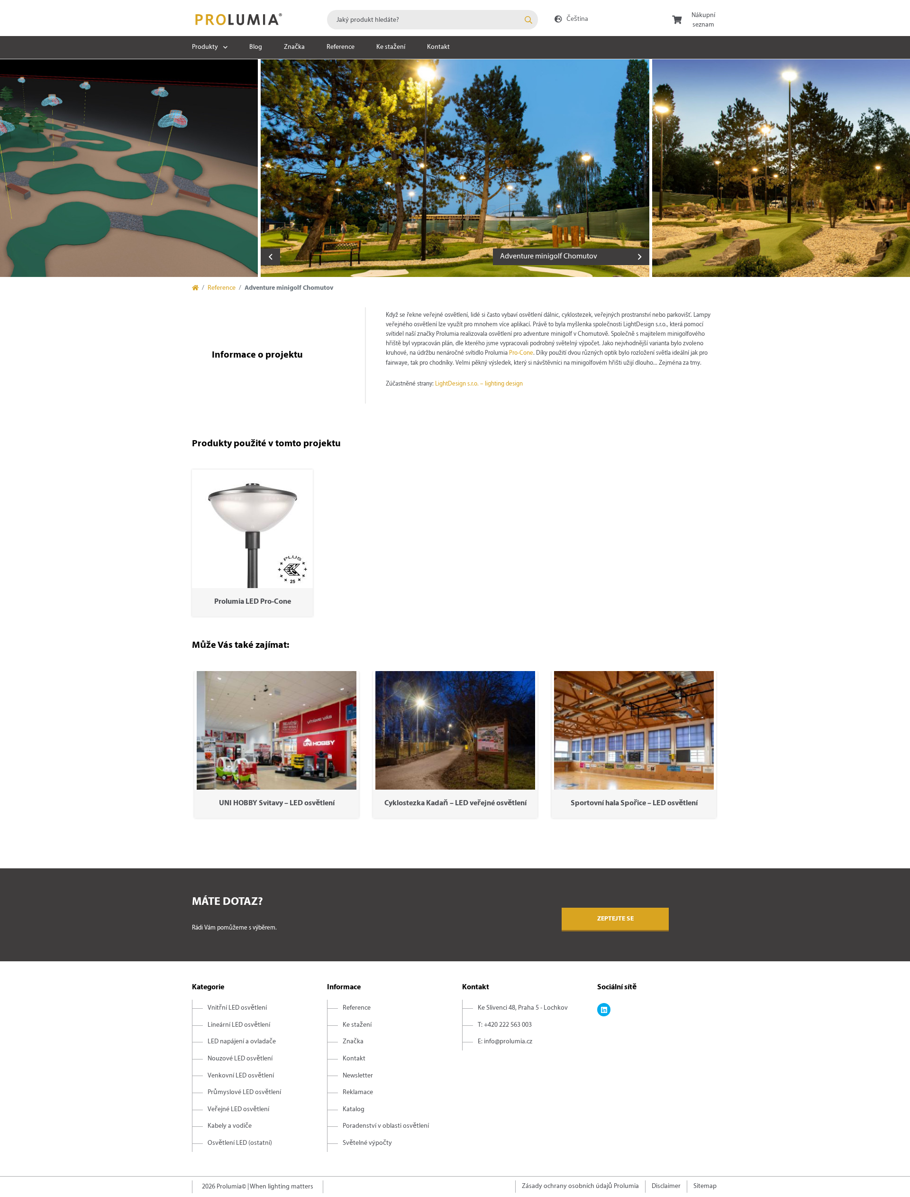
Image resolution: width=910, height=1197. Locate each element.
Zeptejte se (615, 918)
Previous (270, 257)
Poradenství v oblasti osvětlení (386, 1126)
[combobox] (432, 19)
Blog (255, 47)
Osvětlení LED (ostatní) (240, 1143)
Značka (294, 47)
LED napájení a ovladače (242, 1041)
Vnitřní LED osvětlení (237, 1008)
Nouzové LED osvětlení (240, 1058)
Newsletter (358, 1075)
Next (639, 257)
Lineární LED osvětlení (239, 1025)
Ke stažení (390, 47)
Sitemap (705, 1186)
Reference (341, 47)
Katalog (353, 1109)
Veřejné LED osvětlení (238, 1109)
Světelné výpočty (367, 1143)
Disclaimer (666, 1186)
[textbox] (432, 19)
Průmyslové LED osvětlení (244, 1092)
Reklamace (358, 1092)
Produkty (205, 47)
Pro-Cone (521, 353)
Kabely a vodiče (230, 1126)
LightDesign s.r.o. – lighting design (479, 384)
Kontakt (438, 47)
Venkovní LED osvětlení (241, 1075)
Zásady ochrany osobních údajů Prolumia (580, 1186)
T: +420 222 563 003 (505, 1025)
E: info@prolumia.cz (505, 1041)
